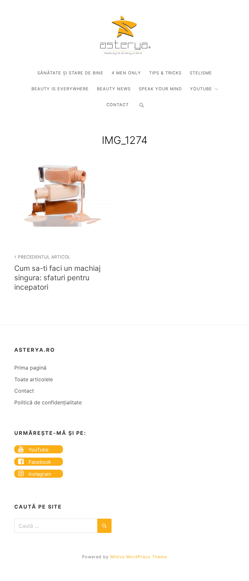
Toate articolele (33, 379)
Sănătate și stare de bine (70, 72)
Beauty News (114, 88)
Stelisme (201, 72)
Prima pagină (30, 367)
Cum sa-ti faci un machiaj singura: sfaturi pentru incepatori (57, 272)
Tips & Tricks (165, 72)
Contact (117, 104)
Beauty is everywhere (60, 88)
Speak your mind (160, 88)
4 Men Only (126, 72)
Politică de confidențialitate (48, 402)
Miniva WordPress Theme (138, 556)
